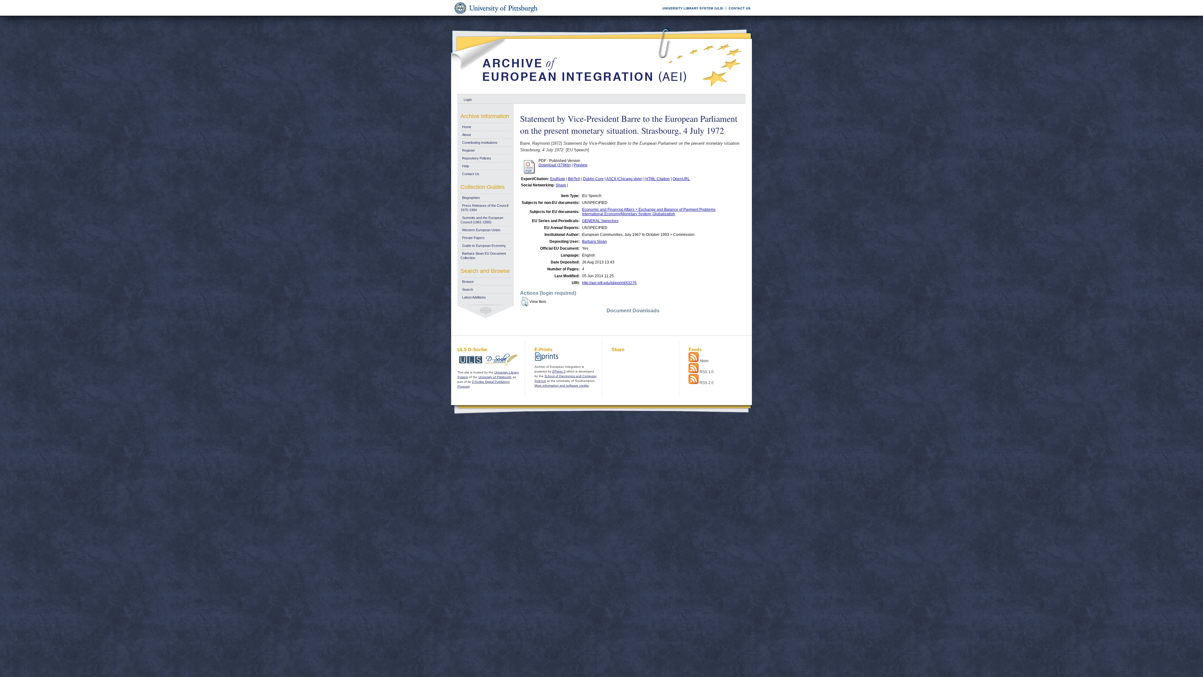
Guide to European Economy (484, 245)
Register (468, 150)
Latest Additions (474, 297)
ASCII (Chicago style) (624, 179)
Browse (468, 282)
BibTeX (574, 179)
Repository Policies (476, 158)
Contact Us (470, 174)
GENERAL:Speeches (600, 221)
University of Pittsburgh (495, 377)
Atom (704, 361)
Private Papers (473, 238)
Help (465, 166)
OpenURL (681, 179)
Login (468, 100)
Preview (580, 165)
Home (466, 127)
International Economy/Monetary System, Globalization (628, 214)
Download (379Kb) (555, 165)
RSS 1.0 (707, 372)
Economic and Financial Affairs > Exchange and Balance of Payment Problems (649, 209)
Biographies (471, 198)
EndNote (557, 179)
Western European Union (481, 230)
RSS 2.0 (707, 383)
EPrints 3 (558, 371)
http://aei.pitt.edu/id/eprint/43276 (609, 283)
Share (561, 185)
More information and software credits (561, 385)
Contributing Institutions (479, 142)
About (466, 135)
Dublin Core (593, 179)
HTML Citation (657, 179)
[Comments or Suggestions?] (738, 14)
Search (467, 289)
